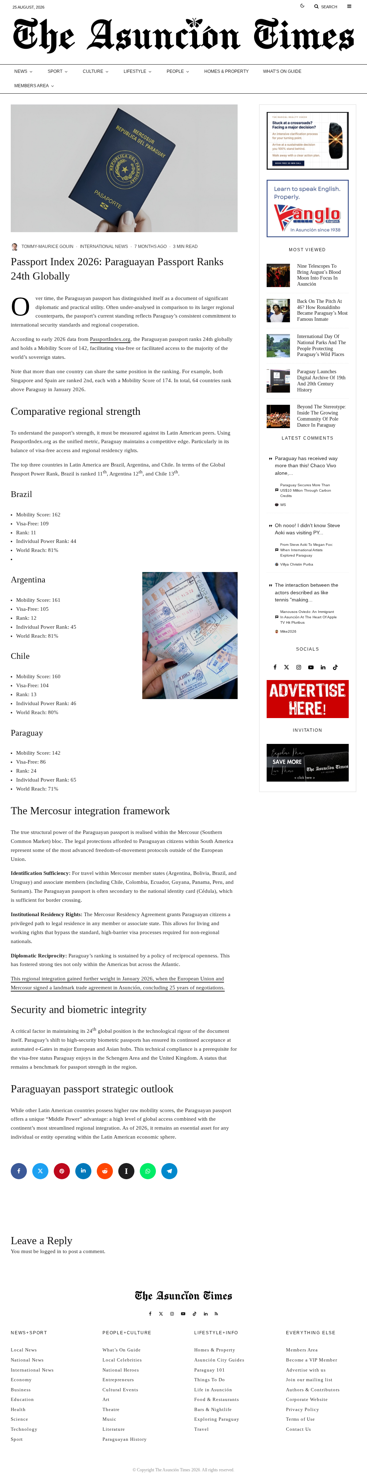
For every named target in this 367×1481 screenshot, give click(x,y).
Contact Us (298, 1429)
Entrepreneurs (118, 1379)
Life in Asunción (213, 1389)
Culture (93, 71)
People (175, 71)
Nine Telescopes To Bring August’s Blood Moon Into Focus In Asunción (319, 275)
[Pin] (62, 1171)
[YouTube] (183, 1314)
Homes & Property (226, 71)
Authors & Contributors (313, 1389)
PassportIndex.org (110, 339)
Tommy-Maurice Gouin (47, 246)
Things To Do (209, 1379)
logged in (50, 1251)
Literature (114, 1429)
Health (18, 1409)
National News (27, 1360)
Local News (24, 1350)
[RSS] (216, 1314)
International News (104, 246)
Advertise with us (306, 1370)
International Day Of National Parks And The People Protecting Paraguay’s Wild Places (321, 345)
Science (19, 1419)
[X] (161, 1314)
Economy (21, 1379)
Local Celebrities (122, 1360)
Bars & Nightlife (213, 1409)
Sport (55, 71)
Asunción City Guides (219, 1360)
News (20, 71)
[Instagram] (172, 1314)
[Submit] (105, 1171)
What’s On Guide (282, 71)
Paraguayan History (125, 1439)
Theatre (111, 1409)
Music (109, 1419)
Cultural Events (120, 1389)
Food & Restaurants (216, 1399)
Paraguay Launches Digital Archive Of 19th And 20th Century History (321, 380)
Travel (201, 1429)
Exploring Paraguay (216, 1419)
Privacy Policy (302, 1409)
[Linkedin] (205, 1314)
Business (21, 1389)
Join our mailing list (309, 1379)
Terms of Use (300, 1419)
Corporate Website (307, 1399)
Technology (24, 1429)
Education (22, 1399)
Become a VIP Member (311, 1360)
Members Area (31, 85)
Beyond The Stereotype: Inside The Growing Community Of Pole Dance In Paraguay (321, 415)
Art (106, 1399)
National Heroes (121, 1370)
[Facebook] (150, 1314)
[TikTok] (194, 1314)
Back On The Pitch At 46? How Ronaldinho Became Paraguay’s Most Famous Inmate (322, 310)
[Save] (126, 1171)
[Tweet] (40, 1171)
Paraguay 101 (209, 1370)
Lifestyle (135, 71)
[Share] (19, 1171)
